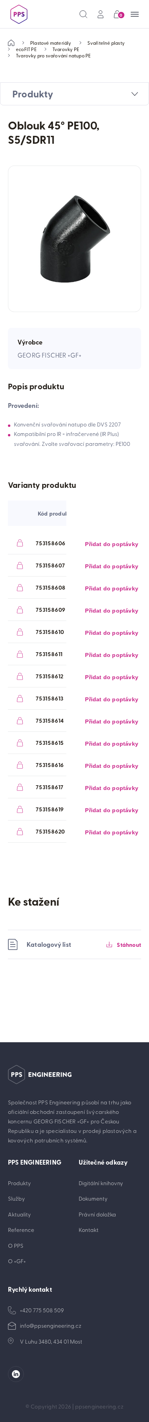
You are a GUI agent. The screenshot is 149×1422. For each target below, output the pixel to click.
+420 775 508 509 (42, 1310)
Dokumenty (93, 1198)
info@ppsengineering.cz (50, 1325)
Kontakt (89, 1230)
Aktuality (19, 1214)
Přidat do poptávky (111, 544)
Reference (21, 1230)
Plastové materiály (51, 43)
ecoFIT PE (26, 49)
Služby (16, 1198)
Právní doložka (97, 1214)
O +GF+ (17, 1261)
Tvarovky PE (65, 49)
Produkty (19, 1183)
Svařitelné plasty (106, 43)
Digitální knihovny (101, 1183)
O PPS (15, 1245)
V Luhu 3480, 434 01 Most (51, 1341)
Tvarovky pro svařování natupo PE (53, 55)
